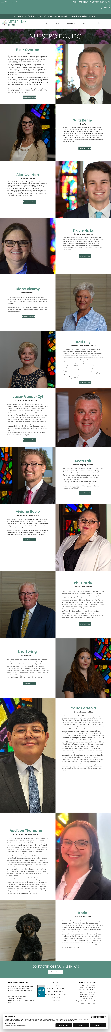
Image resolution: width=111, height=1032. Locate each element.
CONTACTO (55, 1001)
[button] (58, 23)
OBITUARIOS (55, 998)
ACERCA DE (55, 986)
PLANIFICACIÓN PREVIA (55, 989)
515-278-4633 (18, 998)
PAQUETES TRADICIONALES (55, 992)
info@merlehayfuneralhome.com (17, 996)
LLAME (107, 6)
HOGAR (55, 983)
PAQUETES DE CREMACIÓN (55, 995)
